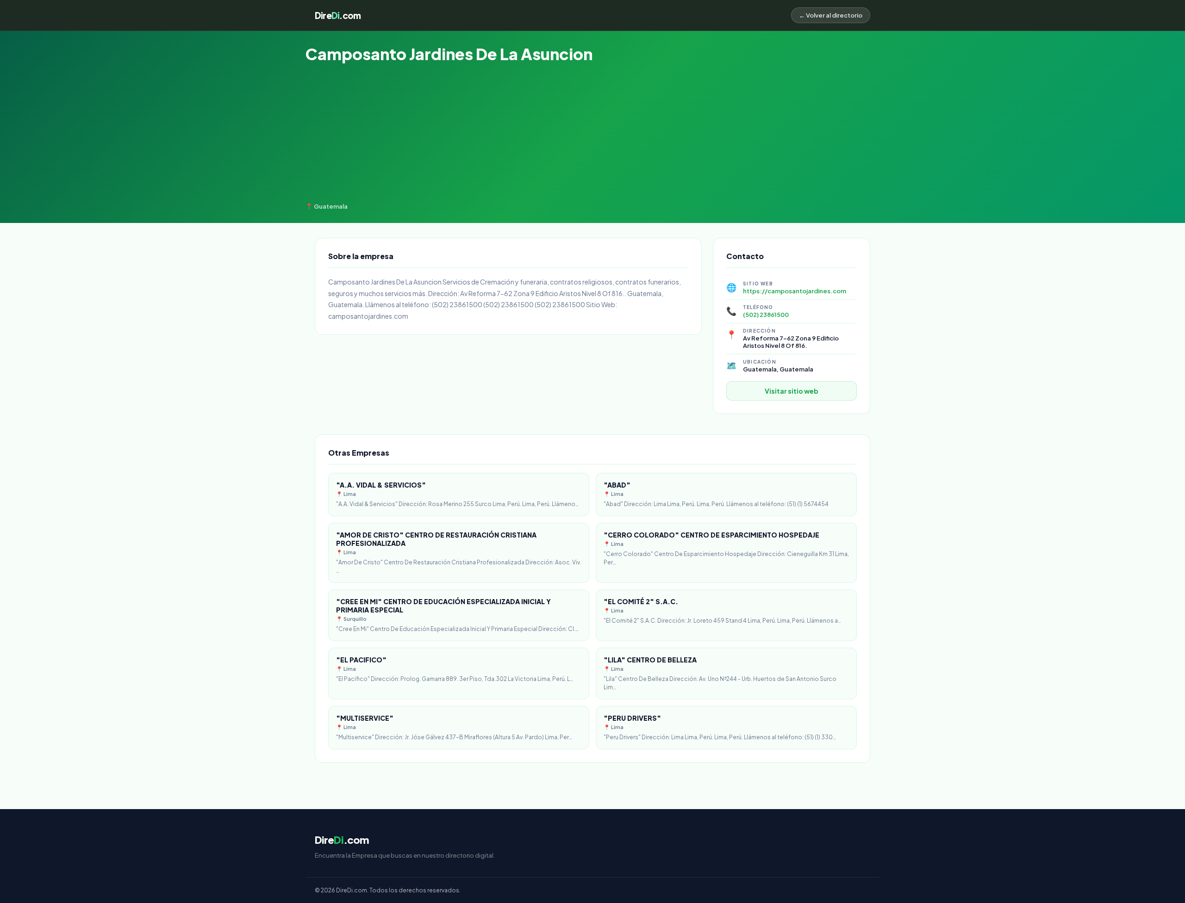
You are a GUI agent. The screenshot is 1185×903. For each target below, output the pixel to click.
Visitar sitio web (791, 391)
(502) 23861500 (766, 314)
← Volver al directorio (830, 15)
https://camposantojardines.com (794, 291)
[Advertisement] (592, 133)
